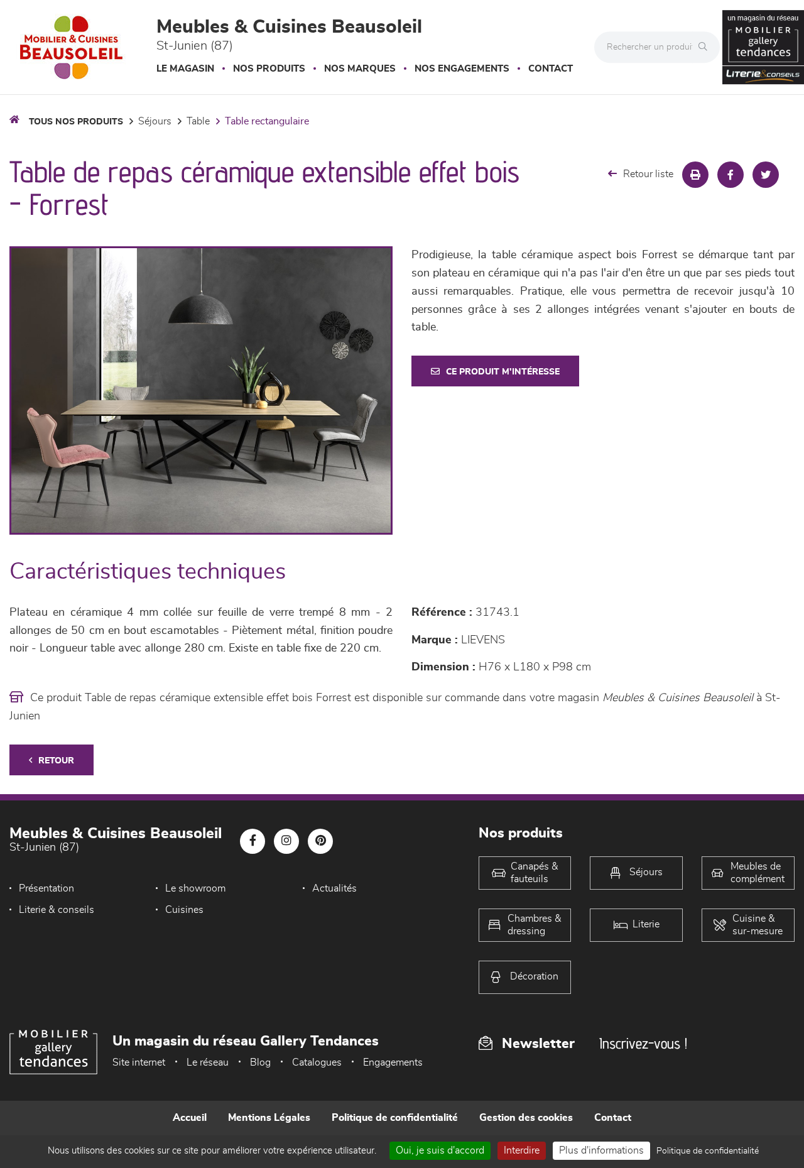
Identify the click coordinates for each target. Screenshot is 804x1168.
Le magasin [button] (185, 69)
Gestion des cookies (526, 1118)
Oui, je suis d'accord (440, 1150)
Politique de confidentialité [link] (707, 1151)
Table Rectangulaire (267, 121)
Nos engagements (462, 69)
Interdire (522, 1150)
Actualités (334, 888)
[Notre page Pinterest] (320, 841)
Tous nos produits (76, 121)
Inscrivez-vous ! (643, 1043)
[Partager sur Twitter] (765, 174)
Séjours (154, 121)
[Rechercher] (706, 47)
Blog (260, 1062)
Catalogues (317, 1062)
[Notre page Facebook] (252, 841)
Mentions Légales (269, 1118)
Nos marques (360, 69)
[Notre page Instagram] (286, 841)
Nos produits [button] (269, 69)
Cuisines (184, 910)
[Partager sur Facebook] (730, 174)
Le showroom (195, 888)
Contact (550, 69)
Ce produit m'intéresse (503, 372)
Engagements (393, 1062)
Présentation (46, 888)
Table (198, 121)
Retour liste (648, 174)
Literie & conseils (56, 910)
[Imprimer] (695, 174)
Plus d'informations (601, 1150)
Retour (56, 760)
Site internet (138, 1062)
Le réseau (208, 1062)
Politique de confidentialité (395, 1118)
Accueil (190, 1118)
